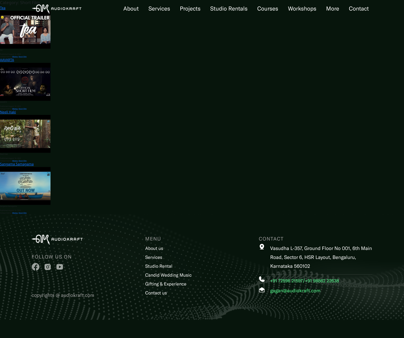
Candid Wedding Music (168, 274)
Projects (190, 8)
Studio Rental (158, 266)
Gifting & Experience (165, 283)
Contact (359, 8)
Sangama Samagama (17, 164)
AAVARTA (7, 60)
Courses (267, 8)
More (332, 8)
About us (154, 248)
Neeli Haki (8, 112)
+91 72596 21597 (286, 280)
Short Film (23, 56)
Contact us (156, 292)
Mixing (15, 56)
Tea (2, 8)
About (131, 8)
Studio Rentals (229, 8)
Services (159, 8)
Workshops (302, 8)
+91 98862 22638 (322, 280)
